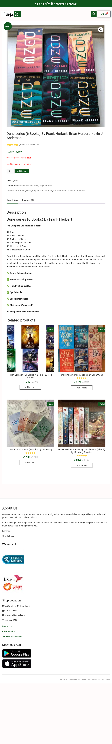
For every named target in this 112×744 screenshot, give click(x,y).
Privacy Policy (8, 631)
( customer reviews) (29, 144)
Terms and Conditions (12, 637)
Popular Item (46, 185)
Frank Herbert (60, 190)
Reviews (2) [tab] (28, 200)
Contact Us (7, 626)
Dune (28, 190)
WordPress (105, 679)
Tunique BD (63, 679)
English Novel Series (28, 185)
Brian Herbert (18, 190)
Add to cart (22, 171)
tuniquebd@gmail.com (14, 615)
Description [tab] (12, 200)
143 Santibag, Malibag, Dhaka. (18, 606)
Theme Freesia (86, 679)
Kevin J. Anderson (76, 190)
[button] (94, 14)
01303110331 (10, 610)
